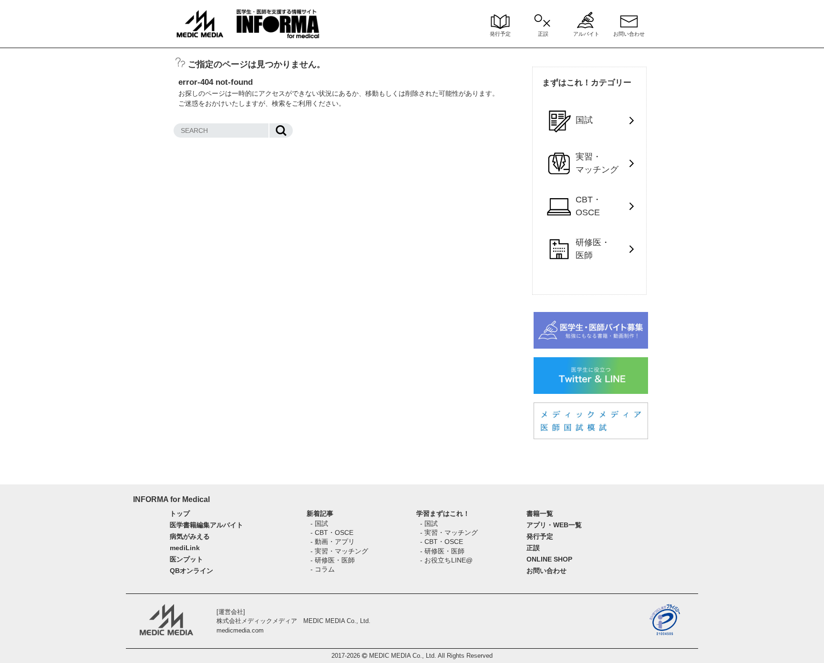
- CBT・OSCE (331, 532)
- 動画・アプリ (332, 541)
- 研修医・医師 (332, 560)
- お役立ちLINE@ (446, 560)
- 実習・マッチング (339, 551)
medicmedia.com (240, 630)
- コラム (322, 569)
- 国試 (319, 523)
